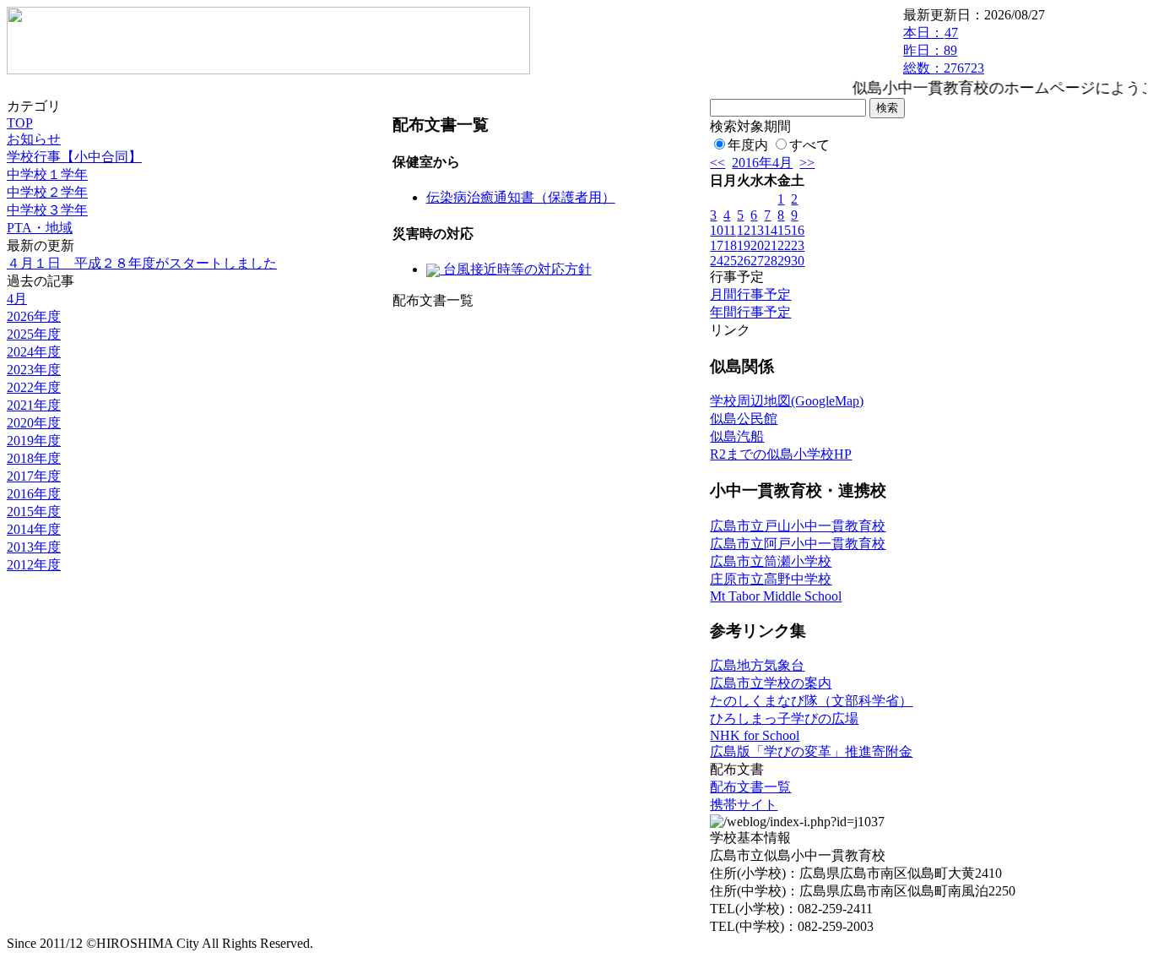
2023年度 (34, 369)
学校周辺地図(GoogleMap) (786, 401)
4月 (17, 298)
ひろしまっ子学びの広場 (784, 718)
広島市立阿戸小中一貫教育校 (797, 543)
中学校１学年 (47, 174)
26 (743, 260)
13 (757, 230)
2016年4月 (762, 162)
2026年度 (34, 316)
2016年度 (34, 494)
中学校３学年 (47, 210)
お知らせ (34, 139)
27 (757, 260)
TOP (20, 123)
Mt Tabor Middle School (776, 596)
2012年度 (34, 565)
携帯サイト (743, 804)
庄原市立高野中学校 (770, 579)
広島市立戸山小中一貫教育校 (797, 526)
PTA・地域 (40, 227)
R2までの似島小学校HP (781, 454)
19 (743, 245)
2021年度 (34, 405)
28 (770, 260)
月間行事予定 (750, 294)
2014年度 (34, 529)
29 (784, 260)
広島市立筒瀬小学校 (770, 561)
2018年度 (34, 458)
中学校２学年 (47, 192)
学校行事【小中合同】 (74, 157)
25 (730, 260)
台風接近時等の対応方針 (516, 269)
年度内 (748, 145)
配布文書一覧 (750, 787)
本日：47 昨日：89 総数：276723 (943, 50)
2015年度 (34, 511)
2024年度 (34, 352)
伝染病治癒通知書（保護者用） (520, 197)
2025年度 (34, 334)
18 (730, 245)
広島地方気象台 (757, 665)
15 (784, 230)
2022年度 (34, 387)
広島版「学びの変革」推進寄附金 (811, 751)
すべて (809, 145)
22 (784, 245)
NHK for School (754, 735)
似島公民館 (743, 418)
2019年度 (34, 440)
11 (729, 230)
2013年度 (34, 547)
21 (770, 245)
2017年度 (34, 476)
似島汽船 (737, 436)
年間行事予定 (750, 312)
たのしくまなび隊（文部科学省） (811, 701)
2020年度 (34, 423)
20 (757, 245)
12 (743, 230)
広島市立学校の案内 (770, 683)
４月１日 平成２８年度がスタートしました (142, 263)
